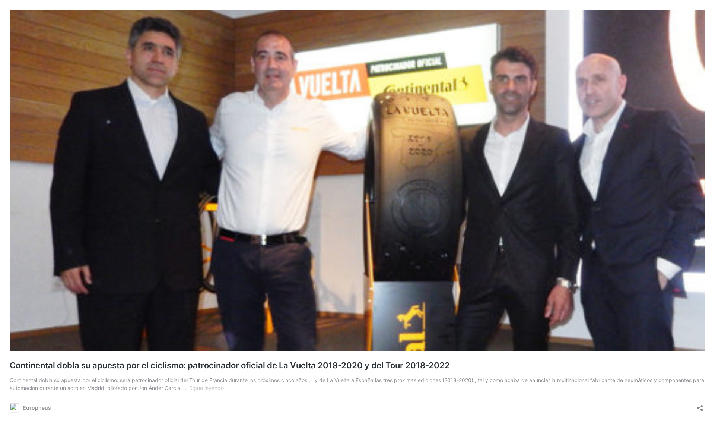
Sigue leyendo (206, 388)
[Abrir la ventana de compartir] (700, 406)
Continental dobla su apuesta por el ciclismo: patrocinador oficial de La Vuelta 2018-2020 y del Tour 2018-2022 (230, 365)
